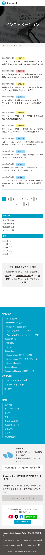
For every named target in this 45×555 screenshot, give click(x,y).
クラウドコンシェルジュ (15, 381)
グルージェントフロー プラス (18, 331)
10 (16, 204)
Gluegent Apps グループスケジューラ (21, 359)
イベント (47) (8, 230)
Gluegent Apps (10, 351)
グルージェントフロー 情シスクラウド (22, 335)
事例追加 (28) (8, 220)
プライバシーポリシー (10, 540)
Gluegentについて (11, 425)
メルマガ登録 (21, 522)
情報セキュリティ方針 (32, 540)
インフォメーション (12, 409)
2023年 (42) (7, 250)
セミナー (8, 413)
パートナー (9, 393)
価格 (6, 417)
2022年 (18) (7, 254)
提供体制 (8, 389)
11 (21, 204)
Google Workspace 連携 (16, 327)
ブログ (7, 433)
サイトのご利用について (11, 545)
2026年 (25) (7, 241)
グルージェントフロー (13, 319)
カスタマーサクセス (13, 385)
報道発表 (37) (8, 227)
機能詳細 (10, 343)
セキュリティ (10, 429)
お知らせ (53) (8, 224)
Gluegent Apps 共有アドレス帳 (19, 355)
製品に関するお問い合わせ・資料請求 (21, 468)
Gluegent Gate (11, 272)
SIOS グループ (32, 545)
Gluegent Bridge (10, 367)
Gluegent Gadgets (23, 275)
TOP (3, 45)
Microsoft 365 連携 (14, 323)
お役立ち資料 (10, 437)
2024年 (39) (7, 247)
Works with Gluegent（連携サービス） (20, 371)
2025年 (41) (7, 244)
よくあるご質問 (11, 421)
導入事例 (8, 405)
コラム (9, 347)
